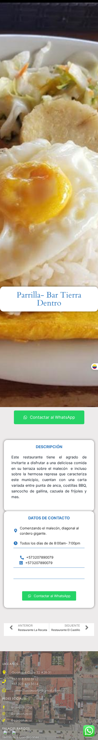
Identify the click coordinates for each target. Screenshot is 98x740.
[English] (7, 733)
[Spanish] (16, 733)
